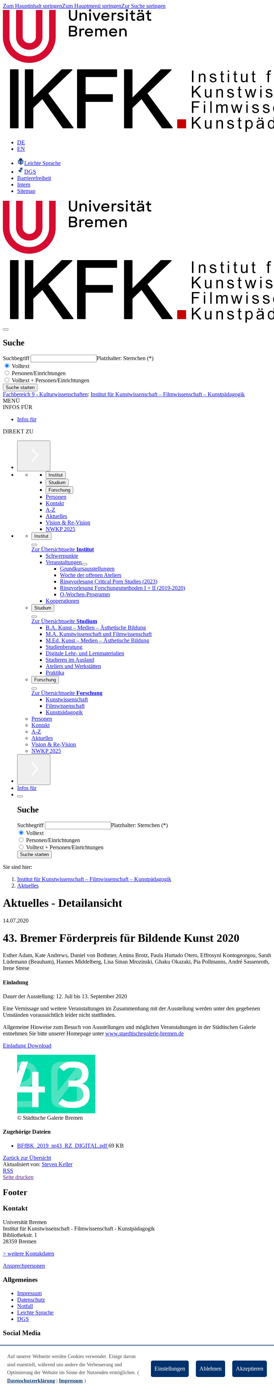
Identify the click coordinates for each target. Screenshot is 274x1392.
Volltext (19, 366)
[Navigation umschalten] (6, 329)
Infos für (26, 419)
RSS (8, 1171)
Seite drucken (18, 1177)
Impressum (29, 1293)
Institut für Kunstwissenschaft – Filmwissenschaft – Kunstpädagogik (168, 394)
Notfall (25, 1306)
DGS (23, 1319)
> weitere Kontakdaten (28, 1254)
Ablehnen (210, 1369)
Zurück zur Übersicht (27, 1158)
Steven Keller (57, 1164)
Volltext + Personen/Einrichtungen (49, 380)
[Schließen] (34, 545)
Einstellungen (169, 1369)
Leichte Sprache (35, 1312)
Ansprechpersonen (24, 1266)
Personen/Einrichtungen (38, 373)
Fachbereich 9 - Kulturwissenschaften (45, 394)
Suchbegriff (17, 358)
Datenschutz (31, 1300)
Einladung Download (27, 1046)
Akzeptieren (249, 1369)
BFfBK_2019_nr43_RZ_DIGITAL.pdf (62, 1146)
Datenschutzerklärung (31, 1380)
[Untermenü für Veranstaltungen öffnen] (84, 564)
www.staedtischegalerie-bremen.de (144, 1033)
